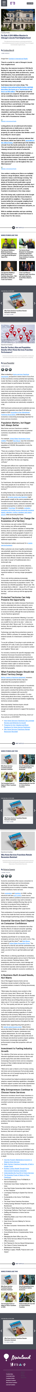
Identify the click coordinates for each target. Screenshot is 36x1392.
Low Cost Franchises (10, 1385)
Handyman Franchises (11, 1380)
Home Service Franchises (7, 344)
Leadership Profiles (10, 1376)
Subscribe (30, 3)
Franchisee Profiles (5, 32)
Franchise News (9, 1374)
